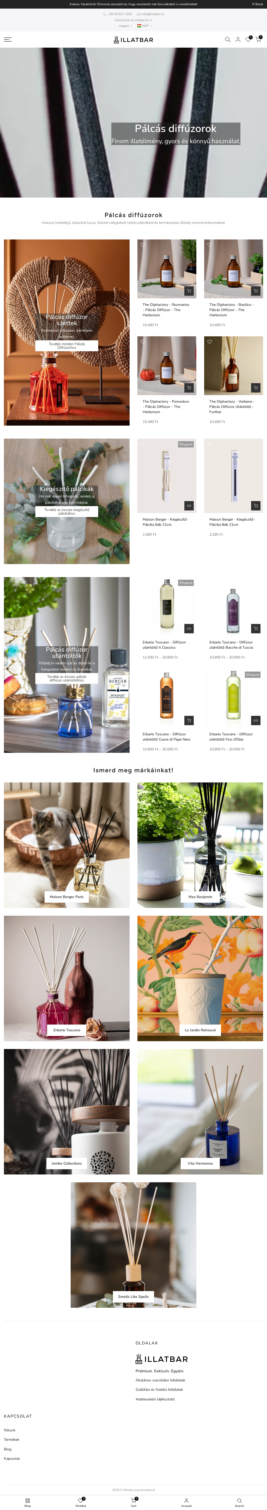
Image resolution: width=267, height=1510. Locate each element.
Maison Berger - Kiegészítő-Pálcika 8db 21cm (232, 522)
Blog (7, 1449)
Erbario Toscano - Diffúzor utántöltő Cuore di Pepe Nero (166, 737)
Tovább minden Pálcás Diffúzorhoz (67, 346)
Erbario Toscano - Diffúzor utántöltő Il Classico (164, 645)
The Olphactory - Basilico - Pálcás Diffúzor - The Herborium (231, 310)
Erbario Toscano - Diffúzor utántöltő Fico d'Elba (231, 737)
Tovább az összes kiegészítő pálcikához (66, 511)
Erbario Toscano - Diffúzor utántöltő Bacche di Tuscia (231, 645)
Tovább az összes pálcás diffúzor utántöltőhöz (67, 678)
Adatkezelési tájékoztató (155, 1399)
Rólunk (9, 1430)
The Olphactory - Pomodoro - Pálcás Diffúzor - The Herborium (166, 406)
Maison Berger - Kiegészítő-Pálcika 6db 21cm (165, 522)
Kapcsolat (12, 1458)
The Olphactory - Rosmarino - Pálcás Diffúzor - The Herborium (166, 310)
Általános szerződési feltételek (160, 1380)
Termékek (11, 1439)
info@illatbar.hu (153, 14)
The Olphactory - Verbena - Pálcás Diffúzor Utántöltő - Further (231, 406)
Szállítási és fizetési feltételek (159, 1389)
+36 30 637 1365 (120, 14)
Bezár (10, 4)
